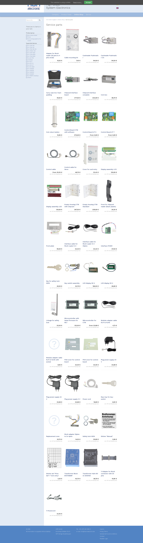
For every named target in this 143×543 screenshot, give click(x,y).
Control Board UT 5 (89, 132)
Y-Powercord (50, 511)
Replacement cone (52, 436)
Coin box (104, 95)
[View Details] (54, 344)
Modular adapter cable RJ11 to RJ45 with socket (54, 360)
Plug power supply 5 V (72, 399)
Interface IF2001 (106, 246)
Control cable (51, 169)
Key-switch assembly (72, 283)
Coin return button (52, 132)
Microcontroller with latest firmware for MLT (71, 320)
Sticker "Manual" (107, 436)
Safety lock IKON (89, 436)
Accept (88, 2)
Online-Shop (61, 19)
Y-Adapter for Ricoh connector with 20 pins (108, 474)
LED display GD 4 (89, 283)
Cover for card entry (90, 169)
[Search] (40, 20)
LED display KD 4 (107, 283)
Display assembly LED (54, 206)
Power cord (87, 399)
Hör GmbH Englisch (51, 19)
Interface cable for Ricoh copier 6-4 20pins (89, 244)
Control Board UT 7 (107, 132)
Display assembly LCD (109, 169)
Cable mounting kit (71, 57)
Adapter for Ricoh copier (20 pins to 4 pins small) (53, 55)
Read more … (77, 2)
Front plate (50, 246)
